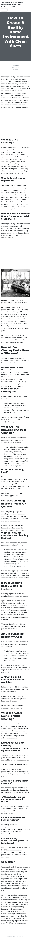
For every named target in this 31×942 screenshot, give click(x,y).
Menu (4, 10)
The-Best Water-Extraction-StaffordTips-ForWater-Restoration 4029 (12, 4)
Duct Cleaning (6, 589)
